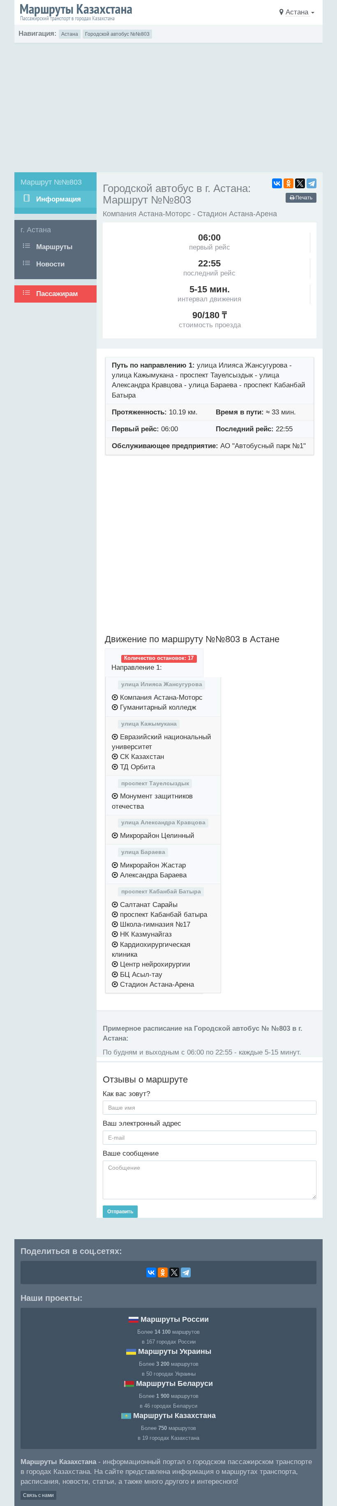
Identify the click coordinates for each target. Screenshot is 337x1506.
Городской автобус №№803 (117, 34)
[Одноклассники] (288, 183)
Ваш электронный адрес (142, 1123)
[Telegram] (311, 183)
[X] (300, 183)
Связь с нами (38, 1495)
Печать (303, 198)
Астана (69, 34)
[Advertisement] (168, 105)
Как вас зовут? (126, 1094)
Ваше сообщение (131, 1153)
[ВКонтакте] (277, 183)
